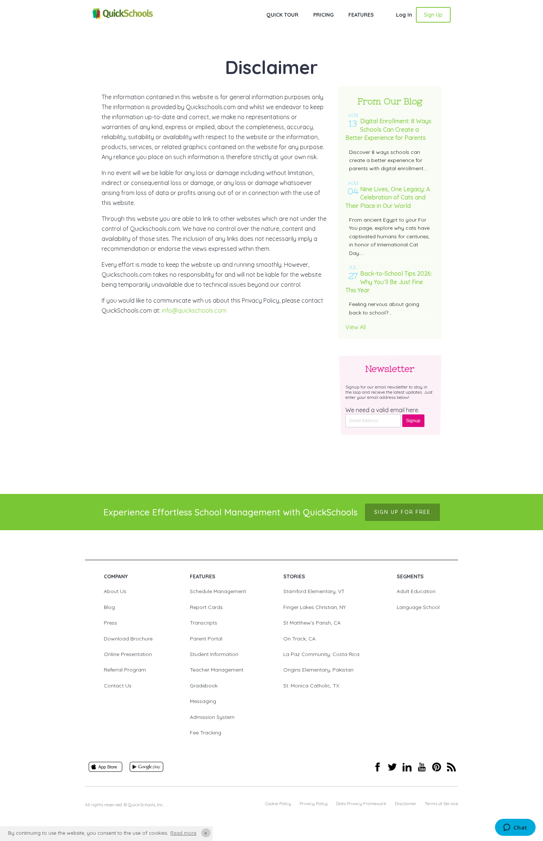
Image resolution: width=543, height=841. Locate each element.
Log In (404, 14)
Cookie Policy (278, 803)
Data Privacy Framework (361, 803)
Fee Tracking (205, 732)
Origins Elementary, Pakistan (318, 669)
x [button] (206, 832)
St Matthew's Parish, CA (312, 622)
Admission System (212, 717)
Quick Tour (282, 14)
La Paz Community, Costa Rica (321, 654)
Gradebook (204, 685)
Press (110, 622)
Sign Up (433, 14)
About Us (115, 591)
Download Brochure (128, 638)
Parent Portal (206, 638)
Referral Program (125, 669)
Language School (418, 607)
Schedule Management (218, 591)
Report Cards (206, 607)
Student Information (214, 654)
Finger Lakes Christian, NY (314, 607)
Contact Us (118, 685)
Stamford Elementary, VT (314, 591)
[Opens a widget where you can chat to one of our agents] (515, 828)
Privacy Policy (314, 803)
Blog (109, 607)
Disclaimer (405, 803)
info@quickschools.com (194, 310)
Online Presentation (128, 654)
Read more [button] (183, 833)
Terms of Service (441, 803)
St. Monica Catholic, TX (311, 685)
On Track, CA (299, 638)
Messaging (203, 701)
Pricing (323, 14)
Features (361, 14)
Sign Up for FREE (402, 512)
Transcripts (203, 622)
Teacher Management (216, 669)
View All (355, 327)
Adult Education (416, 591)
